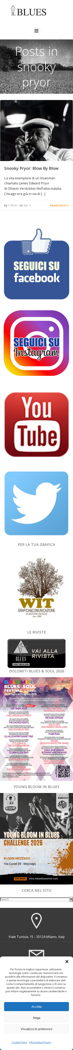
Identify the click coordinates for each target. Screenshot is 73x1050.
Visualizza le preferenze (36, 1029)
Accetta (36, 1006)
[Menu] (36, 30)
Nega (36, 1018)
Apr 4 (27, 205)
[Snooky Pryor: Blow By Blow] (36, 130)
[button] (67, 962)
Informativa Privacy (40, 1042)
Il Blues (13, 205)
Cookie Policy (19, 1042)
